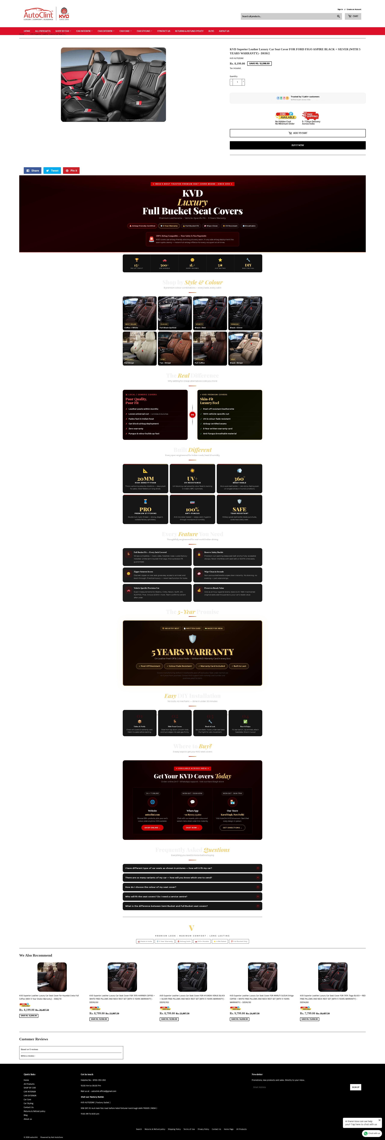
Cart (355, 16)
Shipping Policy (174, 1129)
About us (224, 31)
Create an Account (354, 9)
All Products (43, 31)
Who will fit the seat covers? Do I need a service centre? (192, 896)
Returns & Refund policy (189, 31)
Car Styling (144, 31)
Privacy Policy (203, 1129)
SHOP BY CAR (62, 31)
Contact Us (163, 31)
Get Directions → (232, 828)
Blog (211, 31)
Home (27, 31)
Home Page (229, 1129)
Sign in (340, 9)
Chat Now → (192, 828)
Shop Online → (152, 828)
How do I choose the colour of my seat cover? (192, 887)
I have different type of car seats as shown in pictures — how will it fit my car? (192, 868)
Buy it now (298, 145)
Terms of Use (189, 1129)
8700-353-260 (99, 1080)
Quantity (233, 76)
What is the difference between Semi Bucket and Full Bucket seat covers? (192, 906)
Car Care (125, 31)
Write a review (27, 1055)
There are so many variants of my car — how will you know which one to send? (192, 877)
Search (139, 1129)
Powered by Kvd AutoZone (51, 1137)
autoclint (34, 1137)
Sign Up (355, 1087)
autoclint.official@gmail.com (103, 1091)
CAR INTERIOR (83, 31)
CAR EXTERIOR (105, 31)
